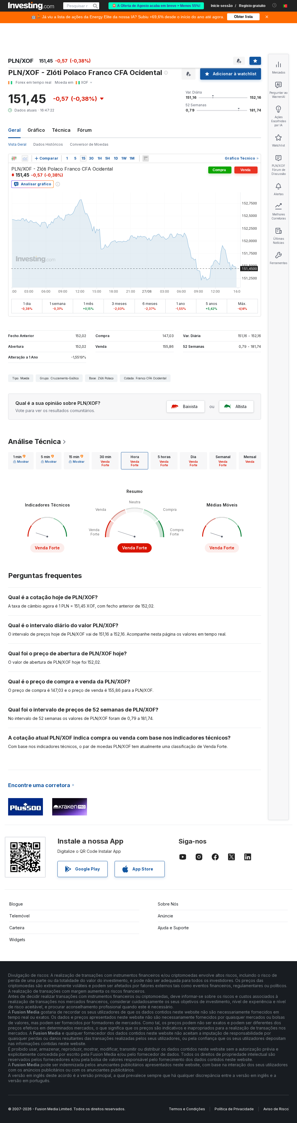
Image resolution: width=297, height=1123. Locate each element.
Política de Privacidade (234, 1109)
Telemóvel (19, 915)
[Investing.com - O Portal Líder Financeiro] (31, 6)
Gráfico (36, 130)
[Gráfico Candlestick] (14, 158)
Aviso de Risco (276, 1109)
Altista (241, 406)
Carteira (16, 927)
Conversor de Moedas (89, 144)
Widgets (17, 939)
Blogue (16, 903)
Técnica (61, 130)
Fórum (84, 130)
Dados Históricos (48, 144)
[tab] (21, 460)
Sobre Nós (168, 903)
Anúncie (165, 915)
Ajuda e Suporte (173, 927)
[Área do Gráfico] (25, 158)
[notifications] (274, 5)
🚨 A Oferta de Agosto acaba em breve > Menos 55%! (156, 6)
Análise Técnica (34, 441)
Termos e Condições (187, 1109)
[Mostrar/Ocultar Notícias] (145, 158)
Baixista (190, 406)
